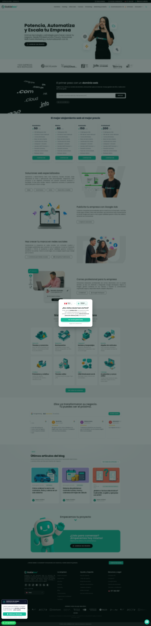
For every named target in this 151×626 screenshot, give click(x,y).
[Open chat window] (146, 621)
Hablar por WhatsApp (15, 614)
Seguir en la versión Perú (75, 323)
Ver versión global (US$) (75, 319)
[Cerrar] (25, 602)
